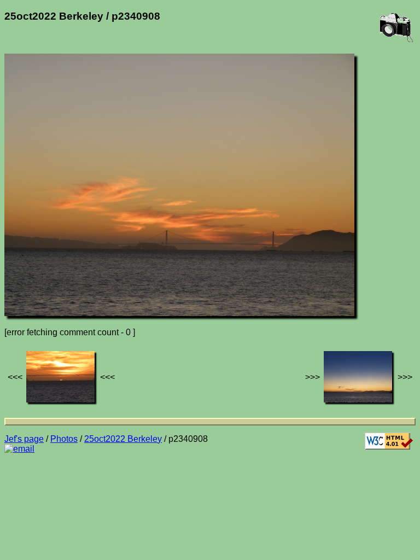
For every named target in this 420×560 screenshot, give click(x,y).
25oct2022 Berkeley (123, 439)
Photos (64, 439)
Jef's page (24, 439)
